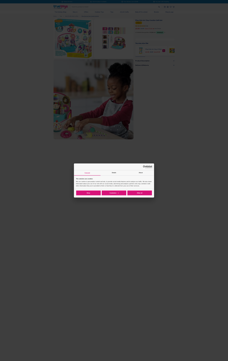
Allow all (139, 193)
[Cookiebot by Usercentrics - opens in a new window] (144, 166)
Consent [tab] (87, 173)
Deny (88, 193)
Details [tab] (114, 172)
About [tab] (141, 172)
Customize (113, 193)
